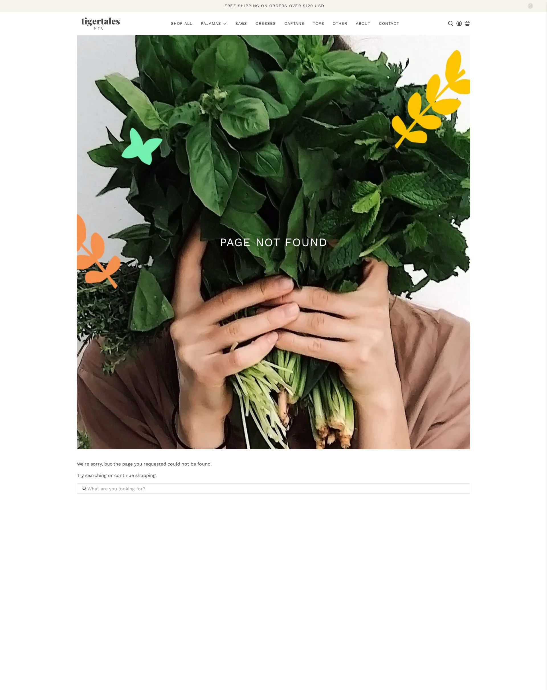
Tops (318, 23)
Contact (389, 23)
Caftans (294, 23)
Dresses (266, 23)
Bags (241, 23)
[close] (530, 6)
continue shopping (135, 475)
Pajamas (211, 23)
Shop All (181, 23)
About (363, 23)
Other (340, 23)
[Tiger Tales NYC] (100, 24)
